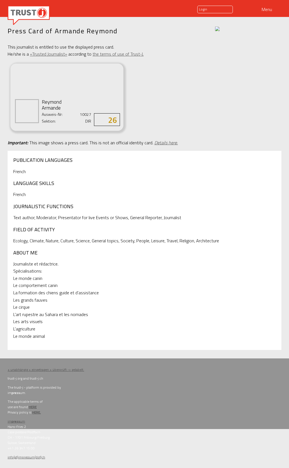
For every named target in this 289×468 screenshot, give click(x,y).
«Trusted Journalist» (48, 54)
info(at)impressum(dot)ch (26, 457)
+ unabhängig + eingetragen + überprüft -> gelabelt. (46, 369)
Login (203, 9)
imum (16, 421)
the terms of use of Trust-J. (118, 54)
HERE (33, 407)
